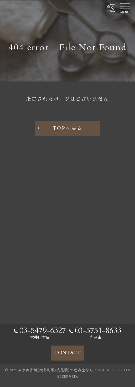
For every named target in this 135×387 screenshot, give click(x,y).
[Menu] (124, 7)
